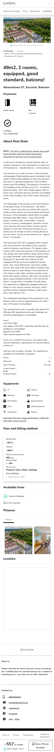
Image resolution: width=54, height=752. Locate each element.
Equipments (35, 11)
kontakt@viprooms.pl (18, 703)
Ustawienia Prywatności (45, 735)
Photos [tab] (9, 519)
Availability (47, 11)
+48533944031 (14, 697)
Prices (25, 11)
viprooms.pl (14, 708)
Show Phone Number (41, 745)
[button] (11, 45)
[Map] (27, 599)
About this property (11, 11)
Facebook (13, 714)
